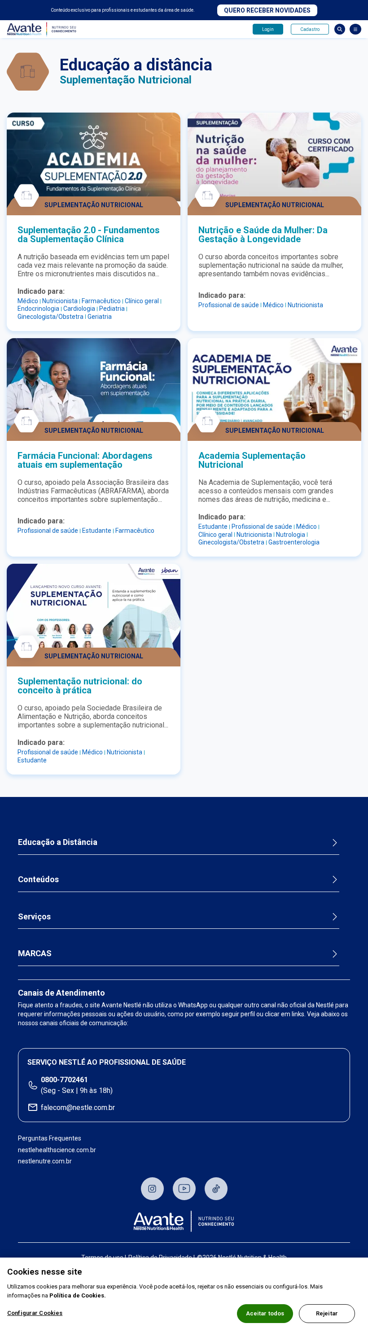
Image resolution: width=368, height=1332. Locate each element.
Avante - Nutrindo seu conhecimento (43, 29)
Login (268, 29)
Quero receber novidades (267, 10)
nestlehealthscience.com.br (57, 1150)
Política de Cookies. (77, 1295)
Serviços (34, 916)
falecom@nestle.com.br (78, 1107)
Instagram (152, 1188)
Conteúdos (38, 879)
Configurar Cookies (34, 1313)
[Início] (184, 1221)
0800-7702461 (64, 1079)
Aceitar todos (265, 1313)
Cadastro (310, 29)
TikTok (216, 1188)
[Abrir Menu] (355, 29)
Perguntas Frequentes (49, 1138)
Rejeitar (327, 1313)
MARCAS (35, 953)
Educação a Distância (57, 842)
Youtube (184, 1188)
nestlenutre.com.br (45, 1161)
